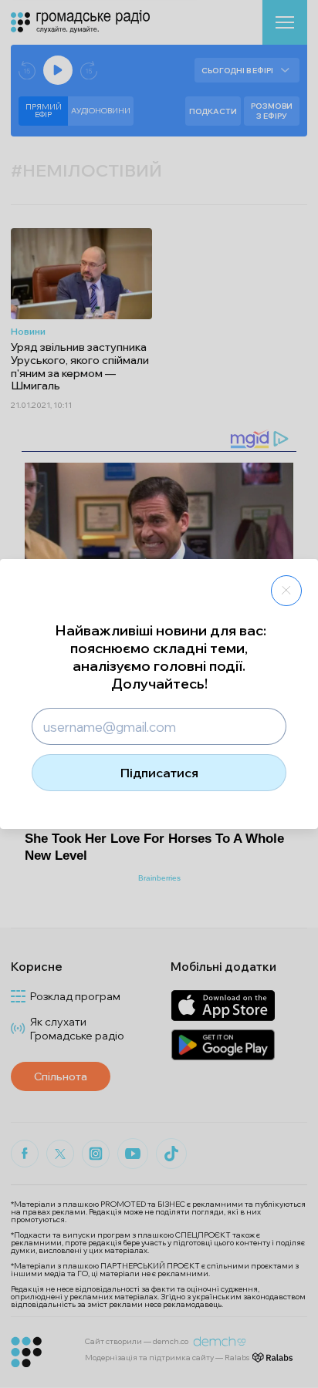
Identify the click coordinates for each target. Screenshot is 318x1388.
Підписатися (159, 772)
